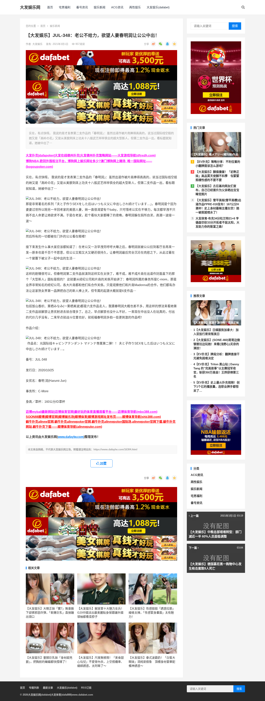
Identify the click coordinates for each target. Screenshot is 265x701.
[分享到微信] (160, 44)
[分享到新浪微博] (153, 44)
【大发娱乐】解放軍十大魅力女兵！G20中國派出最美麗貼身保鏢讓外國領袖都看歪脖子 (100, 612)
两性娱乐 (135, 7)
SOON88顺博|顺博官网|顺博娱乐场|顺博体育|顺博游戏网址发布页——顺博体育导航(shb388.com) (93, 416)
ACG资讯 (117, 7)
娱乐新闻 (99, 7)
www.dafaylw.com (71, 436)
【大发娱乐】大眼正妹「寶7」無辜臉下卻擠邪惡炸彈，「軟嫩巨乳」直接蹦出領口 (50, 612)
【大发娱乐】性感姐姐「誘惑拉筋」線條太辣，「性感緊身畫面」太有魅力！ (152, 612)
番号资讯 (82, 7)
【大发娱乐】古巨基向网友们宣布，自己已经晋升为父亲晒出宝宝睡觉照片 (217, 190)
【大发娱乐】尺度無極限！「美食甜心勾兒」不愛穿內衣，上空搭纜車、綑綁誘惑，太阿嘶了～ (100, 661)
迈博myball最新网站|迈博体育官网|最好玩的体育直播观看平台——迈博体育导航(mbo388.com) (91, 411)
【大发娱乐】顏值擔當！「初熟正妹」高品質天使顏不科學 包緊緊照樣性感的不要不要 (217, 176)
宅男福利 (64, 7)
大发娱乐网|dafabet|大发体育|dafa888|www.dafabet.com (60, 694)
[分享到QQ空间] (174, 44)
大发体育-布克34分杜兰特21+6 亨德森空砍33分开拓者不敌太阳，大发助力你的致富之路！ (217, 222)
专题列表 (34, 687)
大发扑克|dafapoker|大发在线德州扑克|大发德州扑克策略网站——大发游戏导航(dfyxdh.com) (91, 155)
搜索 (235, 26)
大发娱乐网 (30, 7)
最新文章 (48, 687)
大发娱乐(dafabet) (158, 7)
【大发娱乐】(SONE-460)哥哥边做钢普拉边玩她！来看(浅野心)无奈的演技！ (216, 344)
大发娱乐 (37, 44)
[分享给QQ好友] (167, 44)
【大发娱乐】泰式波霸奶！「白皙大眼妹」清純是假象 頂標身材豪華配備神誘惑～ (152, 661)
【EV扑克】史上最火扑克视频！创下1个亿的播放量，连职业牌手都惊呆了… (216, 386)
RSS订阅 (86, 687)
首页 (50, 7)
